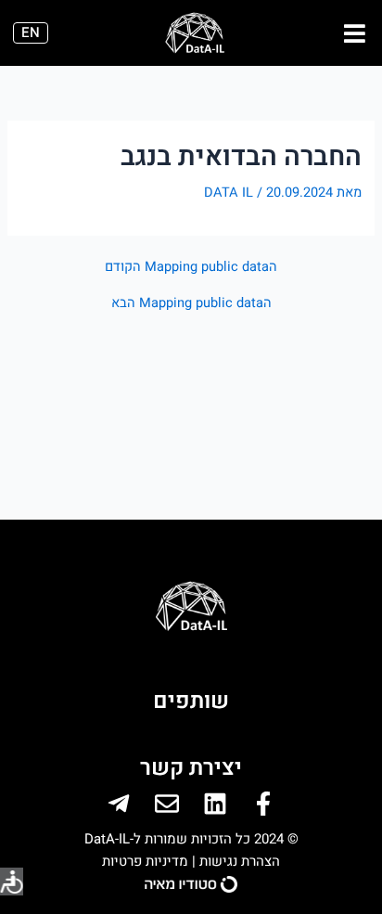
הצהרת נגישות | (234, 861)
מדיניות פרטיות (145, 861)
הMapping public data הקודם (191, 268)
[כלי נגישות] (11, 881)
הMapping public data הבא (191, 304)
